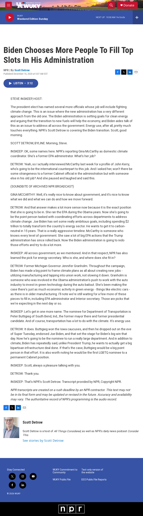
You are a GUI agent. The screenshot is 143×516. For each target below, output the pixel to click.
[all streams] (138, 17)
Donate (128, 5)
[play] (9, 17)
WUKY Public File (62, 479)
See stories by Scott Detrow (43, 440)
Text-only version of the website (92, 471)
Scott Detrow (22, 70)
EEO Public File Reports (94, 479)
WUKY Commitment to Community (65, 471)
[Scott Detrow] (11, 427)
